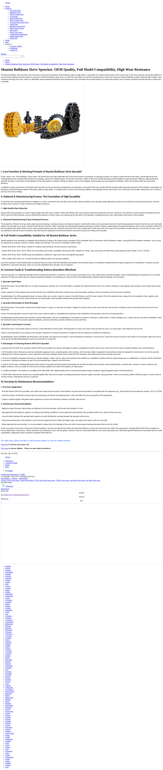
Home (7, 6)
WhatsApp (9, 486)
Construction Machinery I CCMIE (13, 474)
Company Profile (16, 46)
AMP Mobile (23, 478)
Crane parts (14, 16)
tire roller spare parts (93, 480)
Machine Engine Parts (17, 26)
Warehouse (14, 48)
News (7, 62)
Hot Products (5, 478)
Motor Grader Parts (16, 20)
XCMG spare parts (62, 480)
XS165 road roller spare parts (44, 480)
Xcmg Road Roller (26, 480)
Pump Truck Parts (16, 32)
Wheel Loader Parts (17, 14)
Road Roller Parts (16, 18)
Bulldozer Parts (15, 12)
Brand (7, 40)
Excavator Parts (15, 10)
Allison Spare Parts (16, 36)
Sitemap (14, 478)
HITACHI (13, 38)
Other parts (14, 30)
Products (8, 8)
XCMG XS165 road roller (10, 480)
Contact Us (14, 50)
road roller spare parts (77, 480)
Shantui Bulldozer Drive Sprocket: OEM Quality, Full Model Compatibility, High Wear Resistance (39, 64)
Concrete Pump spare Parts (19, 22)
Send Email (5, 489)
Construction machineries (18, 34)
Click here (4, 444)
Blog (7, 42)
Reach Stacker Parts (17, 28)
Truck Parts (14, 24)
